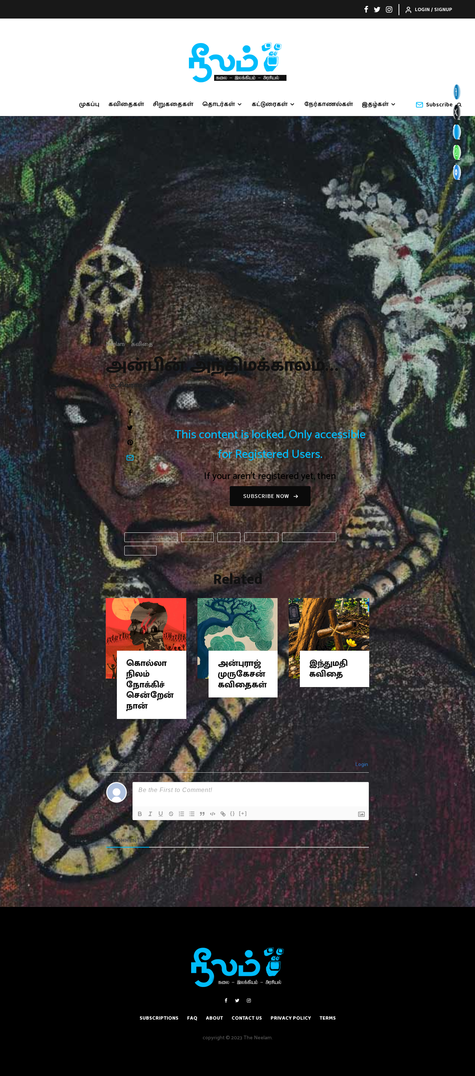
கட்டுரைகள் (270, 104)
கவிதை (142, 344)
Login (361, 764)
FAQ (192, 1018)
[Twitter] (377, 9)
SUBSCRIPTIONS (159, 1018)
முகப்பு (89, 104)
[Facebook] (366, 9)
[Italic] (150, 813)
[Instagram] (389, 9)
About (214, 1018)
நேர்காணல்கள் (328, 104)
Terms (328, 1018)
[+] (243, 813)
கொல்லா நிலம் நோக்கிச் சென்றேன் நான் (150, 685)
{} (232, 813)
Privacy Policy (291, 1018)
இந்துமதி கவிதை (328, 669)
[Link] (223, 813)
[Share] (130, 412)
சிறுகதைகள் (173, 104)
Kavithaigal (198, 537)
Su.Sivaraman (262, 537)
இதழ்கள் (375, 104)
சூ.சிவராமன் (141, 550)
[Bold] (140, 813)
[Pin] (130, 442)
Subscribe (439, 104)
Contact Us (247, 1018)
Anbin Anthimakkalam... (152, 537)
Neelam (115, 344)
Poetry (229, 537)
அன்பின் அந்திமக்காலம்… (310, 537)
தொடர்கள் (218, 104)
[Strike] (171, 813)
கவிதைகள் (126, 104)
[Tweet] (130, 427)
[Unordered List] (192, 813)
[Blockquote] (202, 813)
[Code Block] (212, 813)
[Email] (130, 457)
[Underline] (160, 813)
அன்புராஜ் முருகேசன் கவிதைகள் (242, 674)
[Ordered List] (181, 813)
